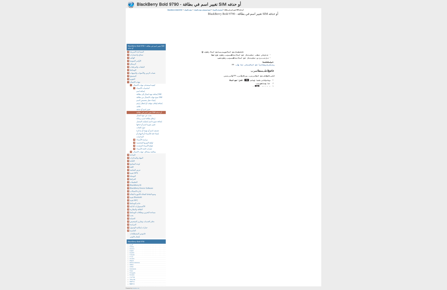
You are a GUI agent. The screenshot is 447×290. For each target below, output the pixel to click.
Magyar (132, 260)
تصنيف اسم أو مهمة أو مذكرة (147, 131)
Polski (131, 271)
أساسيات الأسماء (218, 10)
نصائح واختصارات (136, 55)
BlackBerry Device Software (141, 188)
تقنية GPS (134, 173)
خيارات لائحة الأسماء (144, 149)
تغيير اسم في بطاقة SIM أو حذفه (149, 112)
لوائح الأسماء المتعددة (144, 146)
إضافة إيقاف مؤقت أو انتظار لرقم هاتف (149, 104)
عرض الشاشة (135, 170)
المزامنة (133, 225)
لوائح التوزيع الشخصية (144, 143)
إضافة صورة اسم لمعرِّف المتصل (149, 122)
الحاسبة (133, 231)
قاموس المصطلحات (138, 234)
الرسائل (133, 64)
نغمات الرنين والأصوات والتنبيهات (142, 73)
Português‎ (132, 273)
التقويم (132, 79)
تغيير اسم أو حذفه (143, 109)
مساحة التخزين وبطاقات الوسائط (143, 212)
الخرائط (133, 179)
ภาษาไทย (132, 277)
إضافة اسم (140, 91)
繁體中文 (132, 284)
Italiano (132, 264)
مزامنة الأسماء (142, 140)
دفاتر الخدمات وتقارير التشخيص (142, 222)
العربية (131, 244)
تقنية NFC (134, 200)
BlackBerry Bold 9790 (130, 4)
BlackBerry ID (135, 185)
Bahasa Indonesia (135, 262)
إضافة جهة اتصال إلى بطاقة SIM (148, 94)
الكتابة (132, 161)
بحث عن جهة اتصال (143, 115)
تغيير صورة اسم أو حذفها (145, 125)
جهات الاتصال (188, 10)
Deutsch (132, 248)
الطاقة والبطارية (136, 209)
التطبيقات (133, 182)
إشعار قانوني (135, 237)
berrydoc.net (135, 288)
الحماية (132, 218)
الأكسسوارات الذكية (137, 206)
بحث (131, 215)
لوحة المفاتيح (135, 164)
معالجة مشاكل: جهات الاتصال (144, 152)
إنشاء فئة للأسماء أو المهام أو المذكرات (147, 135)
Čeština (132, 246)
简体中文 (132, 281)
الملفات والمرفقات (137, 67)
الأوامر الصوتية (135, 61)
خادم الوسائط (135, 203)
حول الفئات (140, 128)
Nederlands (133, 269)
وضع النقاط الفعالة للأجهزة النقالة (143, 194)
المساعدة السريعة (137, 52)
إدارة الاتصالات (135, 191)
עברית (131, 256)
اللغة (132, 167)
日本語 (131, 266)
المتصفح (133, 76)
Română (132, 275)
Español (132, 252)
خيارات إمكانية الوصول (138, 228)
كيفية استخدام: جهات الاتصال (202, 10)
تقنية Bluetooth (136, 197)
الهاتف (132, 58)
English (132, 250)
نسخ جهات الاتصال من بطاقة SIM (149, 97)
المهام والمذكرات (136, 158)
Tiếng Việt (132, 279)
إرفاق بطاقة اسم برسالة (145, 118)
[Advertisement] (186, 28)
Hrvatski (132, 258)
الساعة (132, 155)
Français (132, 254)
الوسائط (133, 70)
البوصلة (133, 176)
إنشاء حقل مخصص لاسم (145, 100)
